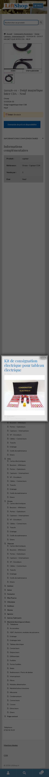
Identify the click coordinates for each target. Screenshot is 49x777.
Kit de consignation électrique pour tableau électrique (24, 365)
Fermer (43, 358)
